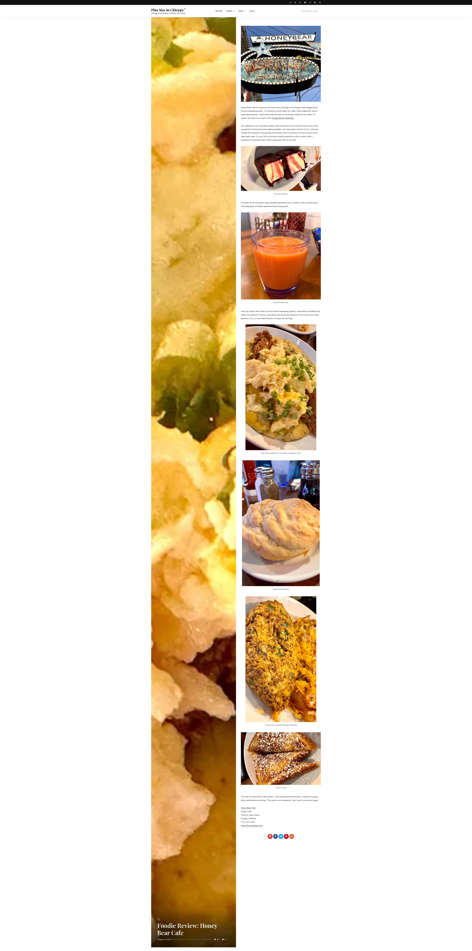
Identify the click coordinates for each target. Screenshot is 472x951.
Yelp (310, 2)
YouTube (305, 2)
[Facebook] (275, 836)
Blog (252, 11)
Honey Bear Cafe (248, 808)
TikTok (290, 2)
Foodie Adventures (203, 940)
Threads (319, 2)
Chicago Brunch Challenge (283, 118)
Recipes (218, 11)
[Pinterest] (286, 836)
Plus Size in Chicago (167, 10)
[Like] (270, 836)
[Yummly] (291, 836)
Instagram (300, 2)
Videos (229, 11)
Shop (241, 11)
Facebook (295, 2)
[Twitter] (280, 836)
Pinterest (314, 2)
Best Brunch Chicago (183, 940)
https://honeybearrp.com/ (252, 825)
